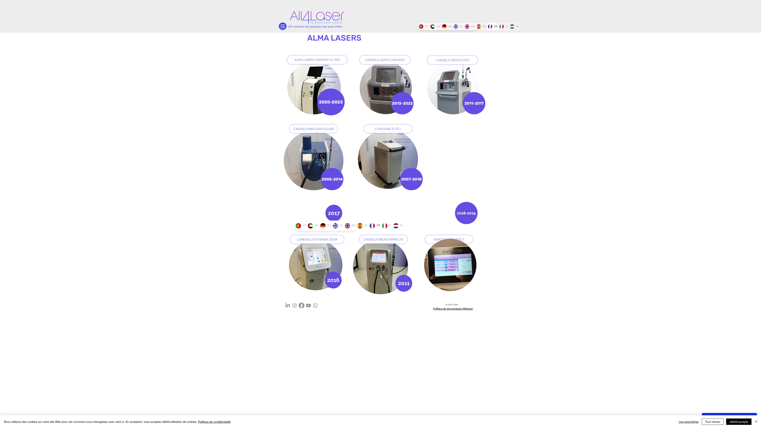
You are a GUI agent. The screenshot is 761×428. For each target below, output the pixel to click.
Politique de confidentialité (214, 422)
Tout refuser (712, 422)
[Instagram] (294, 305)
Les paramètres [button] (689, 422)
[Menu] (283, 26)
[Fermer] (756, 421)
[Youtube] (308, 305)
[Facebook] (301, 305)
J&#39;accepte (738, 422)
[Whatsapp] (315, 305)
